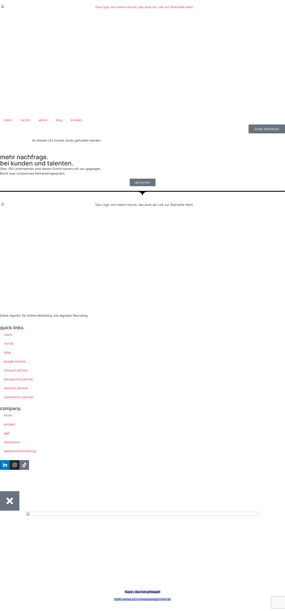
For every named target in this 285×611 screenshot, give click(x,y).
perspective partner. (19, 379)
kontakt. (77, 120)
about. (43, 120)
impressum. (12, 442)
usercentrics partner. (19, 397)
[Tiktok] (24, 465)
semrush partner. (16, 388)
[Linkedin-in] (5, 465)
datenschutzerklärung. (20, 451)
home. (8, 415)
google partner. (15, 361)
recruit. (26, 120)
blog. (59, 120)
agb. (7, 433)
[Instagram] (14, 465)
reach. (8, 120)
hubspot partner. (16, 370)
